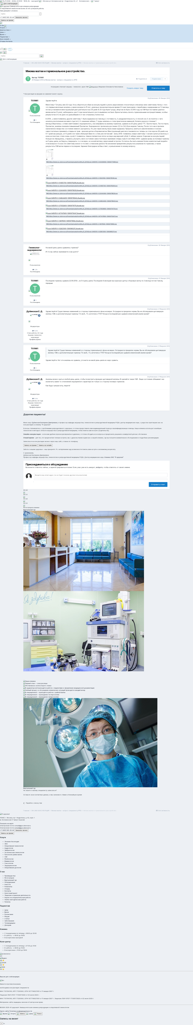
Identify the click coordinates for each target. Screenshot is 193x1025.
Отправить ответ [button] (158, 484)
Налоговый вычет (10, 893)
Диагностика (4, 30)
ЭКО (6, 844)
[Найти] (40, 13)
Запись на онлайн (45, 445)
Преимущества (9, 876)
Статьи (6, 919)
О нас (2, 25)
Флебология (8, 859)
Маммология (9, 861)
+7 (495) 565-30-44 (7, 17)
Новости (7, 884)
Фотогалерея (9, 878)
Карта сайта (4, 1011)
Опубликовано (159, 98)
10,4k (36, 331)
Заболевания (9, 921)
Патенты (7, 902)
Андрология (8, 848)
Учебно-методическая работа (15, 899)
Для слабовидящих (10, 3)
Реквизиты (8, 886)
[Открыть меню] (3, 48)
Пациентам (4, 37)
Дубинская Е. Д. (34, 311)
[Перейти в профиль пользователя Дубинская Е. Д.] (35, 319)
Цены (2, 32)
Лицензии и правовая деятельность (17, 895)
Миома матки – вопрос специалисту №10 (61, 80)
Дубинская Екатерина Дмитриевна (44, 422)
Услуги (2, 28)
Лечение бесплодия (11, 841)
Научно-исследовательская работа (17, 897)
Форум (6, 916)
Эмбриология (9, 850)
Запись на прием (7, 20)
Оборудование (9, 882)
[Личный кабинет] (1, 23)
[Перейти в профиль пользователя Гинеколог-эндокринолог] (35, 258)
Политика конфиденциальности (20, 1011)
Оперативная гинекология (13, 846)
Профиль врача (35, 339)
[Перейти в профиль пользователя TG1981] (28, 78)
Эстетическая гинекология (14, 852)
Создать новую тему (135, 88)
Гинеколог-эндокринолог (34, 248)
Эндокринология (10, 865)
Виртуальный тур (29, 510)
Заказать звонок (21, 17)
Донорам (7, 925)
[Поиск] (5, 52)
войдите (99, 467)
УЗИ (5, 857)
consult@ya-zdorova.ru (22, 825)
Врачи (2, 34)
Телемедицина (9, 923)
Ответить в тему (158, 88)
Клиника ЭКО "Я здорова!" (114, 457)
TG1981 (41, 77)
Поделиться (142, 79)
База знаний (4, 39)
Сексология (8, 863)
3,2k (35, 269)
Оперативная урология (12, 868)
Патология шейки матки (13, 854)
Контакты (9, 41)
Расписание (8, 914)
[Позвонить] (1, 52)
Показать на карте (6, 823)
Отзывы (2, 41)
